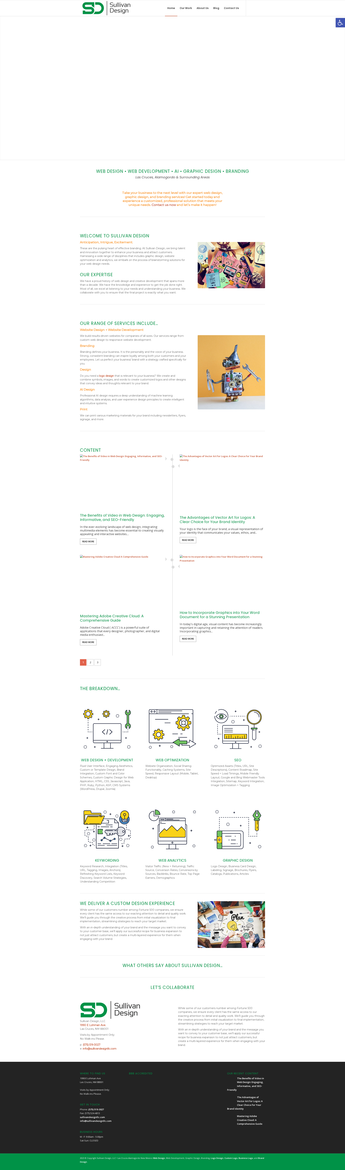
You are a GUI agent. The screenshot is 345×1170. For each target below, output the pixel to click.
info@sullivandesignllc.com (99, 1048)
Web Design (159, 1158)
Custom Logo (231, 1158)
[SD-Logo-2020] (106, 8)
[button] (340, 22)
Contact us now (164, 205)
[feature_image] (122, 482)
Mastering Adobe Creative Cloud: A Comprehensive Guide (112, 618)
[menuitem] (171, 8)
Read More (88, 541)
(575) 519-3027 (91, 1044)
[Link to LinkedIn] (262, 8)
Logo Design (217, 1158)
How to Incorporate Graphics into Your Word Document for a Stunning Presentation (220, 614)
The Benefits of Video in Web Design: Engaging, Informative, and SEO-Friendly (122, 517)
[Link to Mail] (257, 8)
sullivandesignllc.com (92, 1117)
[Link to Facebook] (251, 8)
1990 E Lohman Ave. (93, 1025)
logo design (106, 375)
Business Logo (246, 1158)
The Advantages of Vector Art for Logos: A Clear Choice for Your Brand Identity (217, 519)
